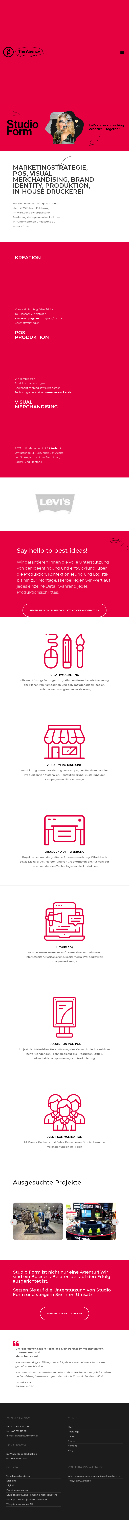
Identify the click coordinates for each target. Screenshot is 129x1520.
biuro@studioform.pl (26, 1440)
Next (115, 1226)
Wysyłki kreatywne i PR (19, 1508)
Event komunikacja (17, 1494)
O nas (71, 1440)
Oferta (71, 1445)
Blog (70, 1454)
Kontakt (72, 1450)
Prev (13, 1226)
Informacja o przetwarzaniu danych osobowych (94, 1480)
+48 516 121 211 (19, 1435)
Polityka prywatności (79, 1485)
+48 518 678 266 (20, 1431)
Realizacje (73, 1436)
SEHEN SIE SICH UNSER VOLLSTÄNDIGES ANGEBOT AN (64, 614)
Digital (10, 1489)
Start (70, 1431)
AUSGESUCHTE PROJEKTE (64, 1318)
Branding (11, 1485)
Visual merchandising (18, 1480)
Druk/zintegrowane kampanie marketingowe (31, 1499)
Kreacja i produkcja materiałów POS (26, 1503)
